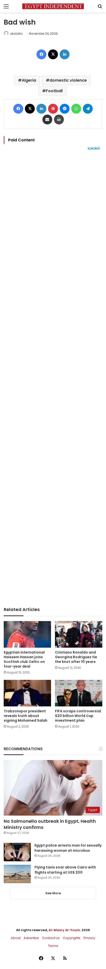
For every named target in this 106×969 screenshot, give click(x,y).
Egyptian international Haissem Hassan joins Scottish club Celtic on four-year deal (24, 659)
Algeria (29, 80)
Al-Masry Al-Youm (64, 930)
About (15, 938)
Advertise (31, 938)
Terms (53, 945)
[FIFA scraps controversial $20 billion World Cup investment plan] (78, 693)
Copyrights (71, 938)
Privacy (89, 938)
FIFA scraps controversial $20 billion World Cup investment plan (78, 716)
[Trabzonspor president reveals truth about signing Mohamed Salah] (27, 693)
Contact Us (51, 938)
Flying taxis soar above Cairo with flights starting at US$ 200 (65, 870)
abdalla (16, 33)
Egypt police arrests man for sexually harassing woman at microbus (68, 848)
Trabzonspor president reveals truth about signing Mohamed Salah (25, 716)
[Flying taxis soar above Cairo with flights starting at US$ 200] (17, 874)
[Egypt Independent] (53, 6)
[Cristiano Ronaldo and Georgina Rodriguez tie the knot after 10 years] (78, 634)
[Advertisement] (53, 378)
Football (54, 91)
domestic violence (68, 80)
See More (53, 893)
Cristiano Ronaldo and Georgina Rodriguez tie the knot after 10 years (76, 657)
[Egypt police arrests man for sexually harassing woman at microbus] (17, 852)
